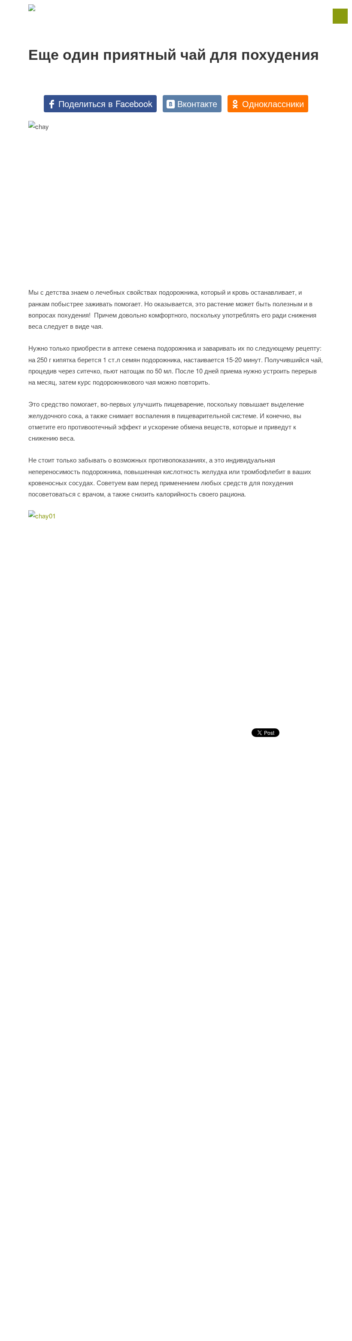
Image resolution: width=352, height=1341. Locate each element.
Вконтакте (197, 103)
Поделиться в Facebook (105, 103)
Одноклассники (273, 103)
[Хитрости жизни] (176, 7)
